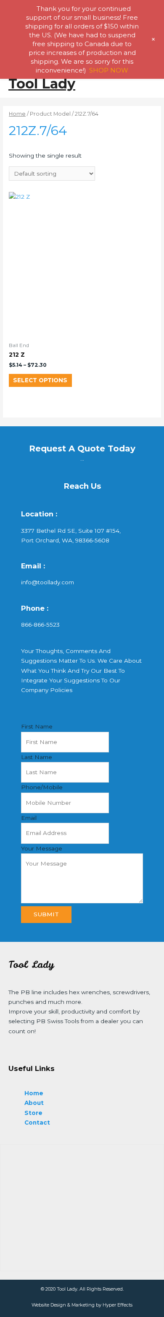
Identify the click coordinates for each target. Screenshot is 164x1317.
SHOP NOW (108, 70)
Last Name (36, 757)
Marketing (83, 1305)
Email (29, 817)
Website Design (49, 1305)
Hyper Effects (117, 1305)
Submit (46, 914)
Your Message (41, 848)
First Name (37, 726)
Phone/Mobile (42, 787)
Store (33, 1113)
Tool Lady (41, 83)
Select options (40, 380)
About (34, 1102)
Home (17, 114)
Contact (37, 1122)
